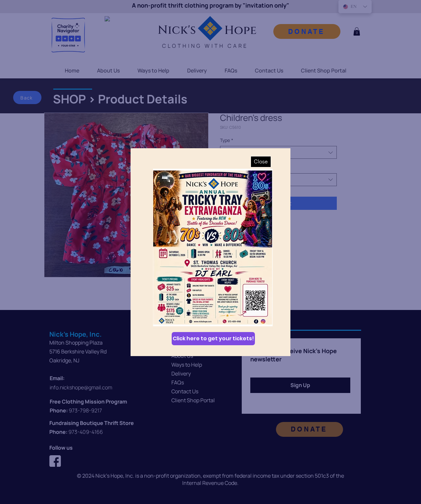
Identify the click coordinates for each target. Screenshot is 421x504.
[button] (261, 161)
